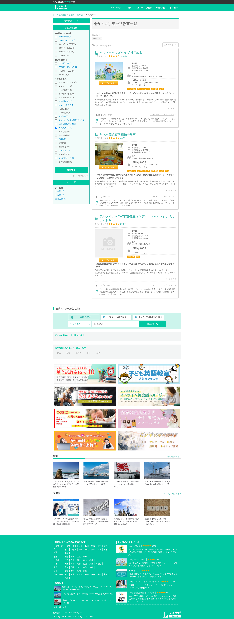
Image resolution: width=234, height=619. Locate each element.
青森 (74, 546)
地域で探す (85, 317)
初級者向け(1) (64, 150)
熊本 (72, 574)
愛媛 (66, 571)
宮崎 (105, 574)
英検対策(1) (63, 116)
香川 (72, 571)
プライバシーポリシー (72, 613)
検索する (71, 170)
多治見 (78, 353)
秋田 (87, 546)
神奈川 (73, 549)
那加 (88, 353)
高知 (79, 571)
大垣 (68, 353)
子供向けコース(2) (66, 158)
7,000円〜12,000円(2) (68, 67)
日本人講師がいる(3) (67, 124)
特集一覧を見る (173, 457)
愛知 (66, 557)
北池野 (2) (59, 191)
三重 (79, 557)
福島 (105, 546)
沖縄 (66, 578)
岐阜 (59, 353)
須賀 (98, 353)
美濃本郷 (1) (60, 199)
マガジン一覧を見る (171, 494)
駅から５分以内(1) (66, 105)
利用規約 (56, 613)
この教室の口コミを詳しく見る (162, 115)
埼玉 (81, 549)
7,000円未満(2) (65, 63)
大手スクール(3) (65, 128)
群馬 (99, 549)
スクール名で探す (118, 317)
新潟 (66, 560)
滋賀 (85, 564)
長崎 (87, 574)
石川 (79, 560)
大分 (99, 574)
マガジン (175, 8)
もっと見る (170, 108)
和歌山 (98, 564)
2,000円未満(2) (65, 36)
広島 (66, 567)
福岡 (66, 574)
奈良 (91, 564)
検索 (129, 8)
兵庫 (72, 564)
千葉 (87, 549)
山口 (79, 567)
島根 (91, 567)
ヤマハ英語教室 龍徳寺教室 (117, 134)
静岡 (72, 557)
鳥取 (85, 567)
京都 (79, 564)
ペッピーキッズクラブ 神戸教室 (120, 53)
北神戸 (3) (59, 195)
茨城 (93, 549)
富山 (85, 560)
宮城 (93, 546)
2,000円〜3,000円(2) (67, 40)
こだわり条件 (75, 324)
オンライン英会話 (144, 8)
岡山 (72, 567)
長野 (72, 560)
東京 (66, 549)
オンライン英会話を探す (150, 317)
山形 (99, 546)
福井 (91, 560)
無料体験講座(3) (65, 101)
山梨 (66, 553)
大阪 (66, 564)
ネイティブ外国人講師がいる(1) (71, 120)
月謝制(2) (62, 139)
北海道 (67, 546)
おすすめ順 (169, 45)
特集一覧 (161, 8)
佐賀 (93, 574)
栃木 (105, 549)
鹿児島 (80, 574)
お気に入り (109, 83)
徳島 (85, 571)
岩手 (81, 546)
